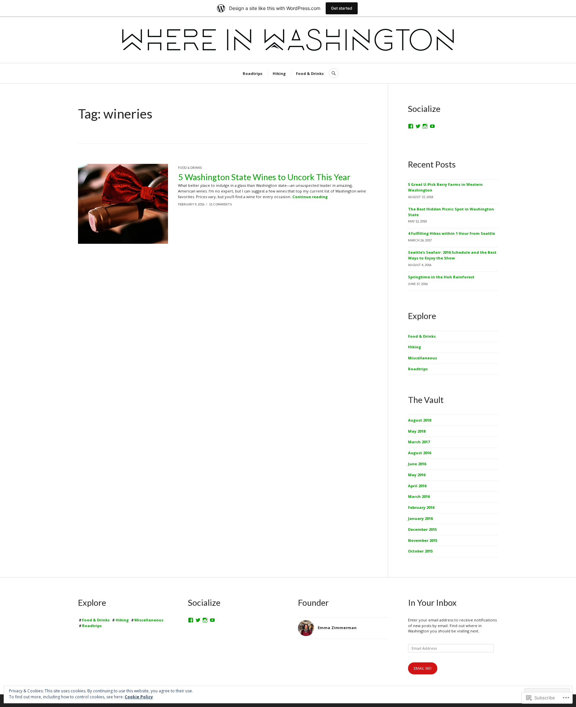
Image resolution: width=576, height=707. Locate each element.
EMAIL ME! (423, 668)
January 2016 (420, 518)
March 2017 (419, 441)
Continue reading (310, 196)
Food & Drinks (310, 73)
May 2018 (416, 431)
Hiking (279, 73)
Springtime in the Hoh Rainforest (441, 276)
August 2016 (419, 452)
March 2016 (419, 496)
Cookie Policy (139, 697)
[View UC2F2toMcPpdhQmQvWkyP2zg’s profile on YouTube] (212, 620)
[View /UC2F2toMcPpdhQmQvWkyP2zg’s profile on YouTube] (432, 126)
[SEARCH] (334, 73)
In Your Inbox (432, 602)
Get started (341, 8)
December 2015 (422, 529)
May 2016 (416, 474)
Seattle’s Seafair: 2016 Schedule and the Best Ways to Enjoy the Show (452, 255)
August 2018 (419, 420)
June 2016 (417, 463)
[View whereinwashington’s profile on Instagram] (425, 126)
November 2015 (422, 540)
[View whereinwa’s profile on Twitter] (418, 126)
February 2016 (421, 507)
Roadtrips (252, 73)
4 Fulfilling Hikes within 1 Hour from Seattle (451, 233)
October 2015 (420, 550)
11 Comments (220, 204)
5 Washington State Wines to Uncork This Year (264, 177)
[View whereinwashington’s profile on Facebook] (410, 126)
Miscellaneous (422, 357)
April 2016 (417, 485)
